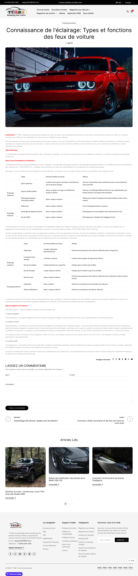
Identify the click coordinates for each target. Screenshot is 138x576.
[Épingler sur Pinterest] (119, 359)
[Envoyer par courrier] (132, 359)
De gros (45, 549)
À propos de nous (49, 528)
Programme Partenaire (51, 542)
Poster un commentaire (17, 408)
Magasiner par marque (86, 528)
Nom (7, 375)
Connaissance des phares (69, 23)
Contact (65, 550)
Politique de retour (68, 537)
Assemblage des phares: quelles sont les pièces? (36, 421)
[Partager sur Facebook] (113, 359)
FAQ (44, 535)
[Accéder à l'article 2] (69, 504)
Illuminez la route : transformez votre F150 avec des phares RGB (24, 492)
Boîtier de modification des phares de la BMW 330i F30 (67, 479)
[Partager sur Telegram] (125, 359)
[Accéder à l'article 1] (65, 504)
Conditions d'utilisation (70, 541)
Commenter (10, 384)
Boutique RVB (83, 538)
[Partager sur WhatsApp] (128, 359)
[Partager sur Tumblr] (122, 359)
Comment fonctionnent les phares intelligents (108, 479)
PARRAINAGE (47, 538)
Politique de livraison (69, 528)
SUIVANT (121, 417)
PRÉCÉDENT (17, 417)
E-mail (72, 375)
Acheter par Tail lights (86, 535)
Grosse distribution (49, 545)
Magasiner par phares (86, 531)
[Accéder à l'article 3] (72, 504)
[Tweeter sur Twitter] (116, 359)
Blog (44, 531)
